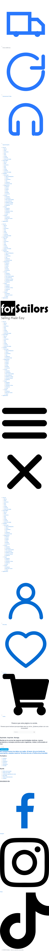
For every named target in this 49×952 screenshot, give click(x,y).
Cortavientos (8, 179)
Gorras (6, 190)
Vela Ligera (6, 175)
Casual (5, 206)
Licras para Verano (9, 204)
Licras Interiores (8, 201)
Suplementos (5, 221)
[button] (24, 447)
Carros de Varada (7, 159)
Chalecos (7, 186)
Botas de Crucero (8, 218)
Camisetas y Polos (9, 211)
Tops (6, 180)
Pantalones (7, 182)
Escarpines (7, 217)
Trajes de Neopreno (9, 176)
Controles (6, 157)
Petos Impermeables (9, 199)
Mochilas (7, 192)
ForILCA (4, 147)
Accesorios (6, 151)
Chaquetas (7, 196)
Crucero (5, 195)
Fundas (5, 156)
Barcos (5, 149)
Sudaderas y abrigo (9, 202)
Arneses (7, 188)
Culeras (6, 178)
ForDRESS (5, 173)
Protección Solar (8, 183)
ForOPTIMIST (5, 160)
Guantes (7, 189)
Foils (5, 153)
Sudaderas (7, 209)
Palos (5, 150)
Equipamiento (7, 185)
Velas (5, 154)
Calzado (5, 215)
